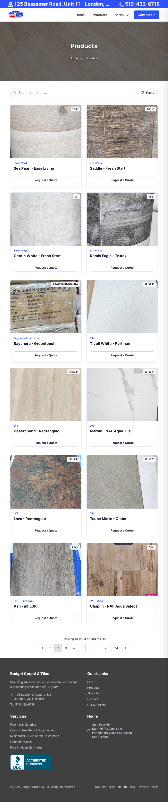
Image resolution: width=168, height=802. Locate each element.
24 (116, 648)
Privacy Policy (148, 786)
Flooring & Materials (23, 724)
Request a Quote (45, 180)
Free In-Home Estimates (26, 747)
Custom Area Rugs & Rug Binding (32, 730)
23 (106, 648)
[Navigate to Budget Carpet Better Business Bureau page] (32, 762)
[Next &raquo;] (125, 648)
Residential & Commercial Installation (34, 736)
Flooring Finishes (21, 741)
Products (93, 687)
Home (74, 58)
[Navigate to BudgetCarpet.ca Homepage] (15, 14)
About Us (93, 693)
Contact (92, 699)
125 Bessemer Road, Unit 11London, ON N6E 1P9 (33, 696)
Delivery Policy (105, 786)
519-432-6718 (142, 4)
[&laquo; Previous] (42, 648)
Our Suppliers (96, 705)
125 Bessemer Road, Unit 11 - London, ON (62, 4)
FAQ (90, 682)
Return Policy (127, 786)
